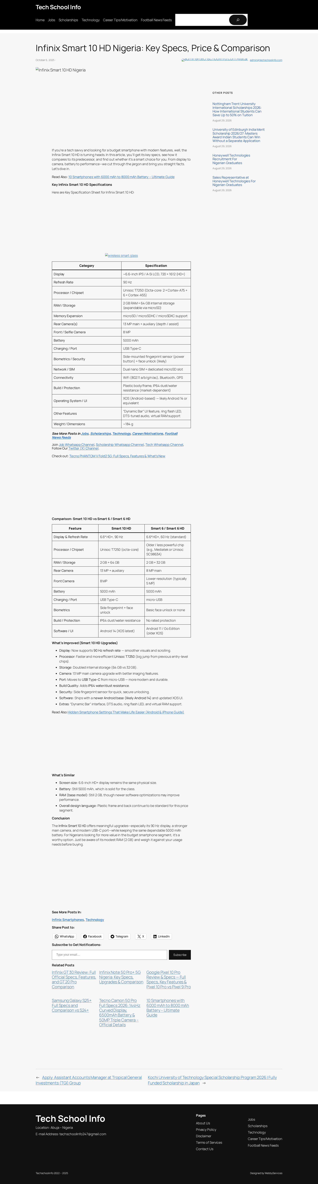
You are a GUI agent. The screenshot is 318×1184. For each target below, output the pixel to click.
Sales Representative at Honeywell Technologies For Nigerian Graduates (234, 181)
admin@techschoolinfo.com (266, 60)
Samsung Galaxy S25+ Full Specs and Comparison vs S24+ (72, 1005)
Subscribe (179, 955)
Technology (121, 433)
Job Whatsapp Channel (76, 444)
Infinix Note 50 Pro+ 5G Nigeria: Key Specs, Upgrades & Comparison (121, 977)
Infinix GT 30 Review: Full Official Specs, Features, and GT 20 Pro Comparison (74, 979)
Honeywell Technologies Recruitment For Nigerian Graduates (231, 159)
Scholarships (100, 433)
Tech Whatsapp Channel (164, 444)
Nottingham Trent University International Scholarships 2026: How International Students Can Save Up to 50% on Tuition (237, 109)
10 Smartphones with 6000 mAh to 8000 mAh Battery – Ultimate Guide (167, 1008)
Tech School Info (58, 7)
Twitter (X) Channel (83, 448)
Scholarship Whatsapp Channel (120, 444)
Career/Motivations (147, 433)
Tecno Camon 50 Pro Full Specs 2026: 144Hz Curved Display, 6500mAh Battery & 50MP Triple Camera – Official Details (119, 1012)
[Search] (238, 20)
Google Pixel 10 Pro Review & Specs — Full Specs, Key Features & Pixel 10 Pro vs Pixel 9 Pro (168, 979)
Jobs (85, 433)
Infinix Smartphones (68, 919)
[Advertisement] (121, 118)
